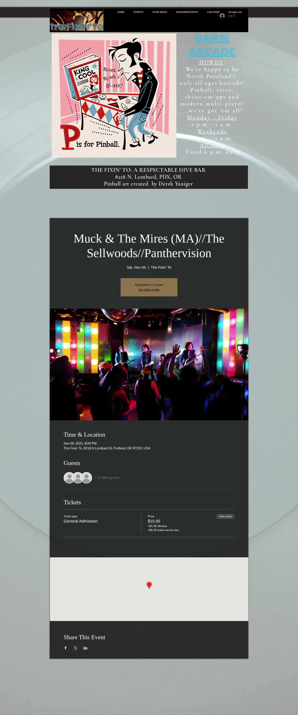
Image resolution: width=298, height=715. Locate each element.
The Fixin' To (76, 27)
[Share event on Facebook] (66, 648)
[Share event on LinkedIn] (85, 648)
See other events (149, 289)
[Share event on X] (75, 648)
